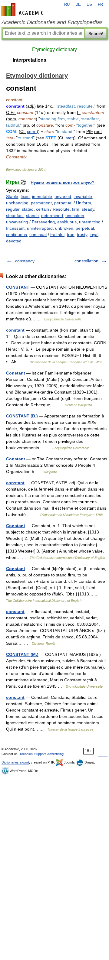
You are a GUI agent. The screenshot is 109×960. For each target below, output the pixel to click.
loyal (94, 234)
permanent (41, 202)
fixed (25, 196)
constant (15, 330)
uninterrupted (40, 228)
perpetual (63, 202)
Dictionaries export (15, 762)
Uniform (83, 202)
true (70, 234)
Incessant (15, 228)
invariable (83, 196)
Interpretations (29, 60)
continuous (16, 234)
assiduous (67, 221)
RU (67, 4)
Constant (15, 373)
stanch (32, 215)
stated (28, 209)
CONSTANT (17, 287)
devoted (13, 240)
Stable (12, 196)
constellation (86, 260)
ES (89, 4)
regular (12, 209)
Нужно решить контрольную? (62, 182)
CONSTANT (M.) (22, 654)
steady (88, 209)
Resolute (61, 209)
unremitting (90, 221)
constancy (25, 260)
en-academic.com (23, 9)
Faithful (57, 234)
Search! (95, 33)
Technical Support (32, 754)
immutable (42, 196)
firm (75, 209)
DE (78, 4)
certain (42, 209)
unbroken (64, 228)
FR (100, 4)
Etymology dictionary (54, 49)
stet (69, 137)
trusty (82, 234)
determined (52, 215)
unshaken (74, 215)
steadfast (15, 215)
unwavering (17, 221)
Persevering (43, 221)
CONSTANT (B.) (22, 416)
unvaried (62, 196)
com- (32, 131)
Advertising (55, 754)
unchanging (17, 202)
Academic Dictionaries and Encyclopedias (52, 22)
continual (38, 234)
